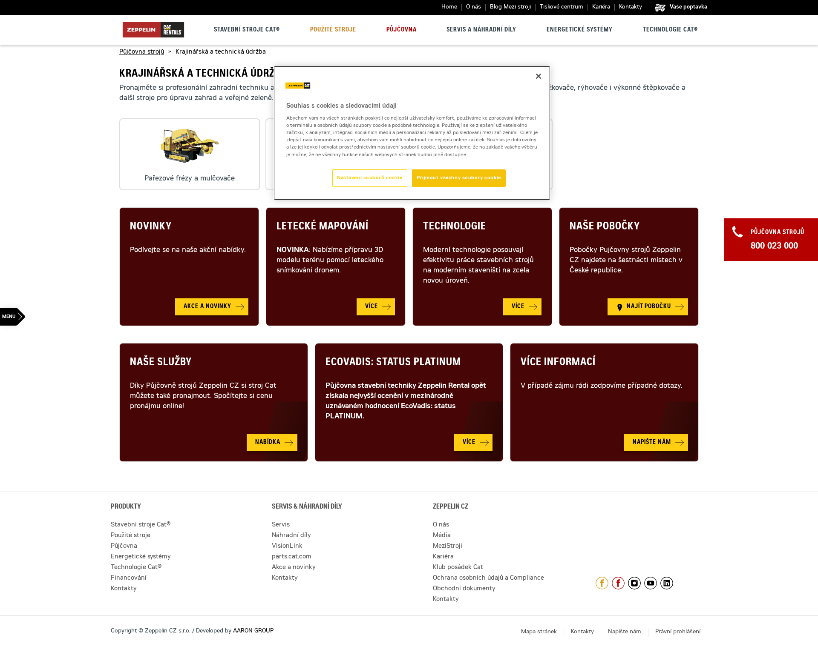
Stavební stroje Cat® (247, 30)
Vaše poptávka (688, 7)
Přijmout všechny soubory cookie (459, 178)
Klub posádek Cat (458, 568)
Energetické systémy (580, 30)
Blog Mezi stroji (510, 7)
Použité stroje (333, 30)
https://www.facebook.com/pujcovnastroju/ (618, 583)
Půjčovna (401, 30)
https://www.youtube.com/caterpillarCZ (650, 583)
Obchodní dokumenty (464, 589)
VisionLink (287, 546)
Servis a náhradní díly (481, 30)
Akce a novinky (294, 568)
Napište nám (624, 632)
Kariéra (601, 7)
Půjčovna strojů (141, 52)
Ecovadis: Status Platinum (393, 363)
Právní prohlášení (677, 632)
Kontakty (630, 7)
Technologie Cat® (670, 30)
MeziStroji (447, 546)
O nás (473, 7)
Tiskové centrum (561, 7)
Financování (129, 578)
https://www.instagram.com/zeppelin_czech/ (634, 583)
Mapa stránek (539, 632)
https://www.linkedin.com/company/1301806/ (666, 583)
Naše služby (161, 363)
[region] (412, 133)
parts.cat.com (291, 557)
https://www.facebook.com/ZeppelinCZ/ (602, 583)
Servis (281, 525)
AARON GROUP (253, 631)
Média (442, 536)
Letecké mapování (323, 227)
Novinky (151, 227)
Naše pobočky (605, 227)
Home (449, 7)
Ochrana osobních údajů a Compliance (488, 578)
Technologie (454, 227)
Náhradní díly (291, 536)
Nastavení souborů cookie (370, 178)
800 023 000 (774, 247)
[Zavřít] (538, 76)
